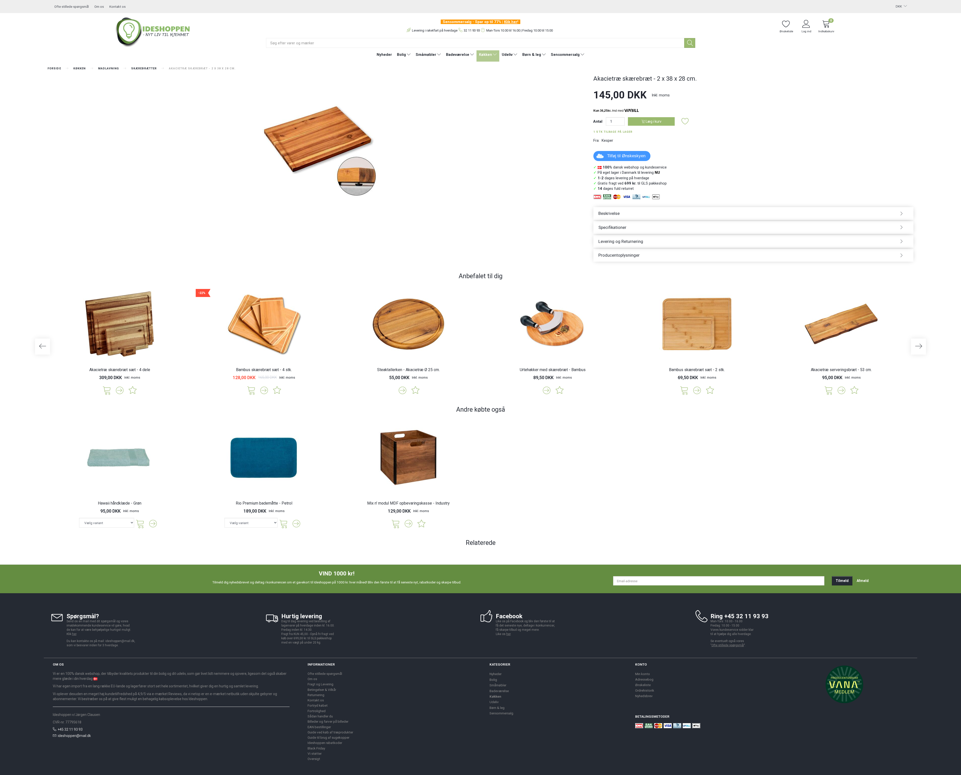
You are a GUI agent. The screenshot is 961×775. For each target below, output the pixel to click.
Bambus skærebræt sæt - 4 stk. (264, 369)
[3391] (829, 390)
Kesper (607, 140)
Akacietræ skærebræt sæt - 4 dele (119, 369)
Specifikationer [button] (612, 227)
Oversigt (314, 759)
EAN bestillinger (319, 727)
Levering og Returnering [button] (620, 241)
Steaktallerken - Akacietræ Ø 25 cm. (408, 369)
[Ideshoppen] (152, 31)
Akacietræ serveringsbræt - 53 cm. (841, 369)
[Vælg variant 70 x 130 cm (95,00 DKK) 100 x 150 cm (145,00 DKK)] (106, 523)
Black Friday (316, 748)
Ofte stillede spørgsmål (71, 7)
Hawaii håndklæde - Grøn (119, 503)
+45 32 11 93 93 (70, 729)
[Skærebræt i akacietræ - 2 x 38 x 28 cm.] (317, 137)
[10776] (396, 523)
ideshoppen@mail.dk (74, 736)
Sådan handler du (320, 716)
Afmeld (863, 581)
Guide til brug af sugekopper (328, 737)
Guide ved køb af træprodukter (330, 732)
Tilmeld (842, 581)
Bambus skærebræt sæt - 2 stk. (697, 369)
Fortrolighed (317, 711)
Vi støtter (315, 753)
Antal (598, 121)
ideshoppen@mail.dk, (120, 641)
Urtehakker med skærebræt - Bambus (553, 369)
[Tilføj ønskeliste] (685, 121)
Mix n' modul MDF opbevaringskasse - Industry (408, 503)
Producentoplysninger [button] (619, 255)
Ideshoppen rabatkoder (325, 743)
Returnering (316, 695)
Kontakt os (117, 7)
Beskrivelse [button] (609, 213)
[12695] (107, 390)
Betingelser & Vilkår (322, 690)
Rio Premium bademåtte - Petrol (264, 503)
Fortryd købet (318, 705)
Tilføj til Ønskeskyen (626, 155)
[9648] (251, 390)
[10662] (684, 390)
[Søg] (689, 43)
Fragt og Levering (320, 684)
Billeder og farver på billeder (328, 721)
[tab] (753, 213)
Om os (99, 7)
